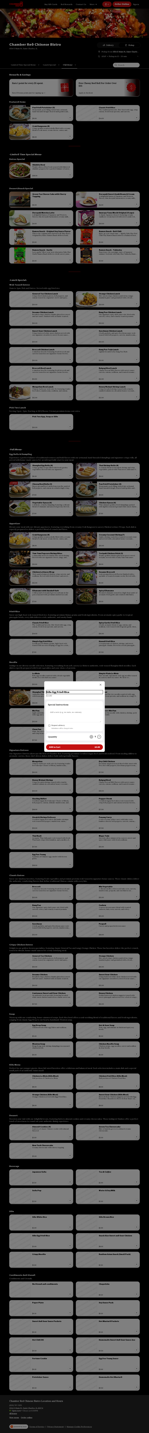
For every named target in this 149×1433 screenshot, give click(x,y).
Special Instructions (58, 704)
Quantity (52, 736)
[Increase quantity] (99, 737)
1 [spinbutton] (95, 737)
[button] (74, 747)
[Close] (100, 684)
